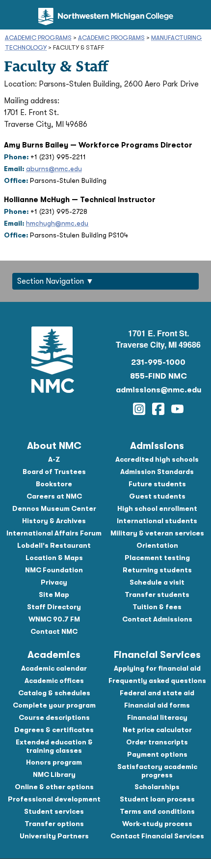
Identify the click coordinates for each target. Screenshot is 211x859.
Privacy (54, 582)
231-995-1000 (158, 362)
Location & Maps (54, 558)
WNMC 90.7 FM (54, 619)
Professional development (54, 799)
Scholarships (157, 787)
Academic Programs (38, 37)
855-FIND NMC (158, 376)
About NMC (54, 445)
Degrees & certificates (54, 730)
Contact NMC (54, 631)
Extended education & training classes (54, 746)
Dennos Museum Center (54, 508)
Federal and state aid (157, 693)
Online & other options (54, 787)
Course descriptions (54, 717)
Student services (54, 811)
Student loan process (157, 799)
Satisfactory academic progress (157, 771)
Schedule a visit (157, 582)
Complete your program (54, 705)
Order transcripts (157, 742)
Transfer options (54, 824)
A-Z (54, 459)
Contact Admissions (157, 619)
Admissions (157, 445)
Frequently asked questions (157, 680)
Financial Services (157, 654)
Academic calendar (54, 668)
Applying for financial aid (157, 668)
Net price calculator (157, 730)
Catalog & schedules (54, 693)
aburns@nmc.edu (54, 169)
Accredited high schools (157, 459)
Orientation (157, 545)
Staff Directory (54, 607)
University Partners (54, 836)
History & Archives (54, 521)
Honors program (54, 762)
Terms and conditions (157, 811)
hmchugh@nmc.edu (57, 223)
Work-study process (157, 824)
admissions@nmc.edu (158, 389)
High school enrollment (157, 508)
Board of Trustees (54, 471)
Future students (157, 484)
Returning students (157, 570)
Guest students (157, 496)
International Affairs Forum (54, 533)
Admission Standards (157, 471)
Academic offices (54, 680)
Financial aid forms (157, 705)
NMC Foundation (54, 570)
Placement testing (157, 558)
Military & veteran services (157, 533)
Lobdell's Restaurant (54, 545)
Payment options (157, 754)
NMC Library (54, 774)
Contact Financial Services (157, 836)
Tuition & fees (157, 607)
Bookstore (54, 484)
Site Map (54, 594)
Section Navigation (50, 281)
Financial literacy (157, 717)
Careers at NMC (54, 496)
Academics (53, 654)
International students (157, 521)
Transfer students (157, 594)
